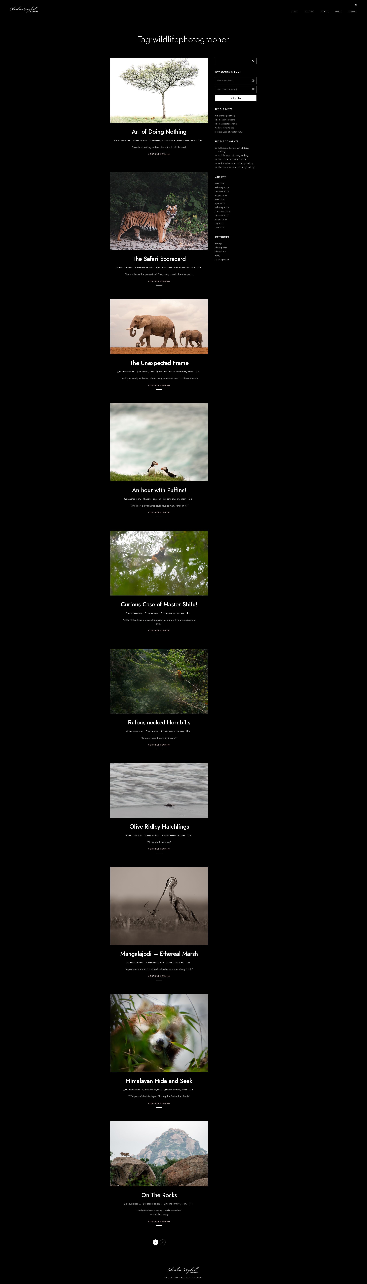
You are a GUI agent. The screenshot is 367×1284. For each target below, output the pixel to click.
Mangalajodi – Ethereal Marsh (159, 954)
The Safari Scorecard (159, 259)
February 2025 (222, 207)
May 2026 (220, 183)
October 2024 (222, 215)
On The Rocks (159, 1195)
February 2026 (222, 187)
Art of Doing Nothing (159, 131)
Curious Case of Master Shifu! (159, 604)
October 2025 (222, 191)
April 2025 (220, 203)
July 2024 (219, 223)
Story (194, 140)
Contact (352, 12)
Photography (168, 140)
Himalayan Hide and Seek (159, 1081)
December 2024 (223, 211)
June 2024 (220, 227)
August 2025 (221, 195)
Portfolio (309, 12)
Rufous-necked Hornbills (159, 722)
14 (189, 963)
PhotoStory (183, 140)
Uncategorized (176, 963)
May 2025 (219, 199)
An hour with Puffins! (159, 490)
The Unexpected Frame (159, 363)
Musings (156, 140)
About (338, 12)
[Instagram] (356, 5)
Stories (325, 12)
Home (295, 12)
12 (190, 613)
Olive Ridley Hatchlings (159, 826)
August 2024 (221, 219)
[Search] (252, 60)
